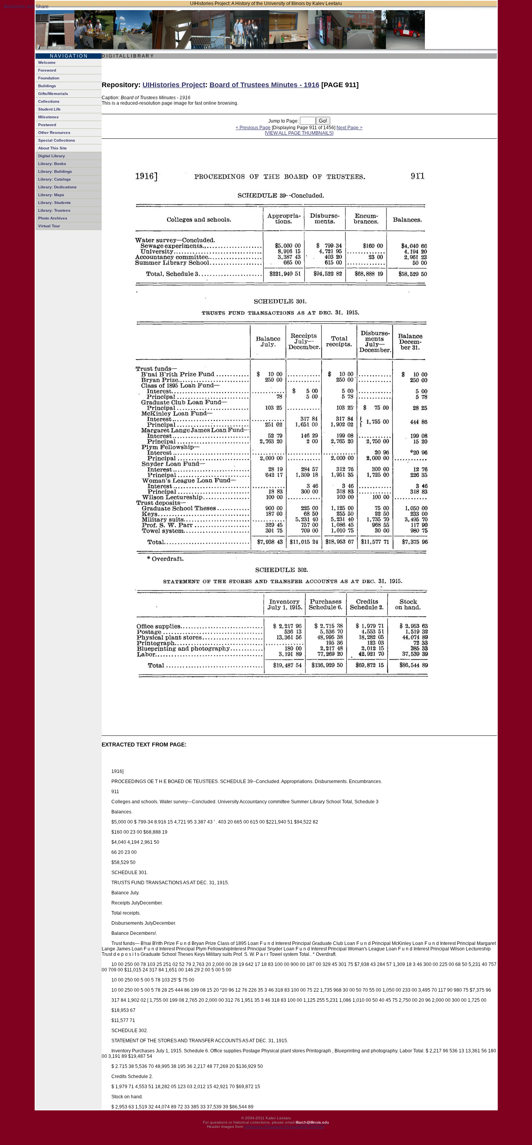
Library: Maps (51, 195)
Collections (49, 101)
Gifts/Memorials (53, 93)
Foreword (47, 70)
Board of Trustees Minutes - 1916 (264, 85)
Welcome (47, 62)
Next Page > (349, 127)
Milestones (48, 117)
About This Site (52, 148)
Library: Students (54, 202)
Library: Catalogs (54, 179)
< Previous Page (253, 127)
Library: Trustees (54, 210)
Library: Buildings (55, 171)
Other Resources (54, 132)
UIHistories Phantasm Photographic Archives (284, 1126)
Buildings (47, 86)
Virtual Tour (49, 226)
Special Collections (56, 140)
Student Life (49, 109)
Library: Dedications (57, 187)
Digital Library (51, 156)
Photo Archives (52, 218)
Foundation (48, 78)
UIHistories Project (174, 85)
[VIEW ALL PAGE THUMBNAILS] (299, 133)
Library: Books (52, 164)
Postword (47, 125)
